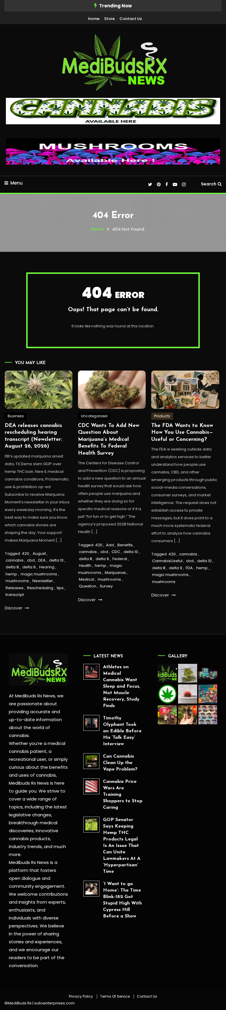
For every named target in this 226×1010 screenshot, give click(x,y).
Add (110, 545)
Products (162, 415)
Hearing (46, 567)
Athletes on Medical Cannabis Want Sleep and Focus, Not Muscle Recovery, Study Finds (121, 686)
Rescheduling (40, 588)
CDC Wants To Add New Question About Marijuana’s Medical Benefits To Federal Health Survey (108, 439)
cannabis (15, 560)
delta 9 (29, 567)
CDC (116, 552)
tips (60, 588)
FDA (189, 568)
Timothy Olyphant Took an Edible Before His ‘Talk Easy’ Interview (122, 731)
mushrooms (17, 581)
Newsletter (42, 581)
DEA (42, 560)
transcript (15, 594)
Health (85, 565)
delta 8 (12, 567)
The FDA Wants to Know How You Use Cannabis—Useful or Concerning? (182, 432)
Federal (119, 559)
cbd (31, 560)
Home (93, 18)
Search (208, 184)
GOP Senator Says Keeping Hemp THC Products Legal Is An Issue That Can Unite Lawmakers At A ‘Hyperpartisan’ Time (121, 846)
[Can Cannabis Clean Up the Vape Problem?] (91, 761)
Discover (14, 608)
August (39, 553)
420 (25, 553)
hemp (11, 574)
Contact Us (130, 18)
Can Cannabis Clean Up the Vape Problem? (120, 763)
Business (16, 415)
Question (87, 586)
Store (109, 18)
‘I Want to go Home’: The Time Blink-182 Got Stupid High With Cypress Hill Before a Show (122, 900)
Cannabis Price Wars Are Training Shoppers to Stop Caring (122, 794)
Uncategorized (94, 415)
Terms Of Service (115, 996)
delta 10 (56, 560)
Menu (16, 183)
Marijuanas (115, 572)
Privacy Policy (81, 996)
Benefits (125, 545)
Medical (86, 579)
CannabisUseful (167, 561)
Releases (15, 588)
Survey (106, 586)
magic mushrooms (39, 574)
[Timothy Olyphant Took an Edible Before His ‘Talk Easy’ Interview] (91, 723)
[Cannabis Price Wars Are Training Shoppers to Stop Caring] (91, 786)
